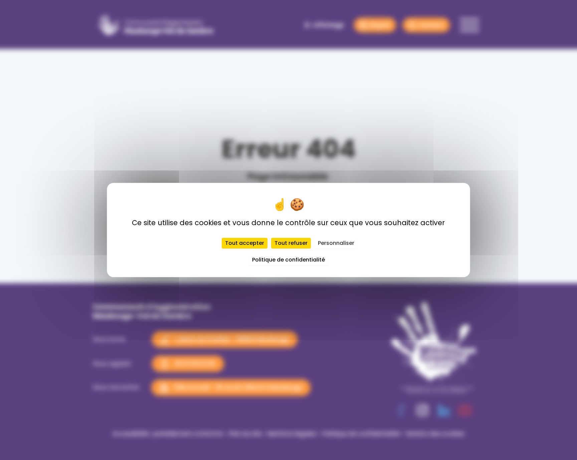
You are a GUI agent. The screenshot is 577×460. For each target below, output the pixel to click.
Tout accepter (244, 243)
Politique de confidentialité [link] (288, 260)
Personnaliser (336, 243)
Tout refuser (291, 243)
